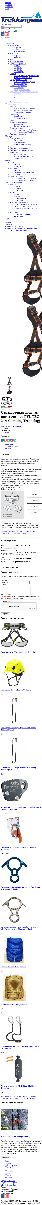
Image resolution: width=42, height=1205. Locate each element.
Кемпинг (13, 184)
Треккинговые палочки (19, 102)
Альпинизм (9, 43)
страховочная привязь (9, 1098)
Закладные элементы (22, 90)
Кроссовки (18, 166)
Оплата (8, 3)
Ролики (17, 96)
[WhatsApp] (14, 440)
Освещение (18, 216)
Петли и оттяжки (20, 50)
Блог (7, 9)
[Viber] (11, 440)
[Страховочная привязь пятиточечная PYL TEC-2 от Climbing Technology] (9, 385)
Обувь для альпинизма (18, 80)
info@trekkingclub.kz (8, 1185)
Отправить (5, 614)
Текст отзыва (6, 594)
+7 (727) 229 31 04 (8, 29)
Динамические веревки (23, 110)
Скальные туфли (20, 84)
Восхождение (15, 174)
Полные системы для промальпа (26, 76)
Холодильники (20, 198)
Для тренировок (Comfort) (24, 132)
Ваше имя (4, 582)
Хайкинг (13, 162)
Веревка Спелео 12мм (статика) (14, 1005)
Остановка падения (21, 154)
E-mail (3, 585)
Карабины (14, 54)
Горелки (17, 194)
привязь (32, 1096)
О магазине (9, 1171)
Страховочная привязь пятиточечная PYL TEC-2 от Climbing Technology (21, 229)
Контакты (9, 7)
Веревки (17, 47)
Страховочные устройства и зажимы (24, 92)
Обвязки (13, 74)
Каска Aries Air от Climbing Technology (16, 690)
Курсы (7, 218)
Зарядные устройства (22, 214)
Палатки (17, 188)
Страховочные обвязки (23, 78)
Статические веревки (22, 112)
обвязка (8, 1096)
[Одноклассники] (5, 440)
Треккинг (13, 168)
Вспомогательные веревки (24, 108)
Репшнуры (18, 140)
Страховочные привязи (19, 148)
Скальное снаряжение (18, 86)
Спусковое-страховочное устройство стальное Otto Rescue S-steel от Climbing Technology (19, 928)
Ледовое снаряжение (18, 64)
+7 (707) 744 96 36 (8, 31)
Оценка (4, 580)
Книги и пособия (16, 62)
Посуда (17, 196)
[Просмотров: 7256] (13, 1157)
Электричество (15, 212)
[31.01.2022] (11, 1157)
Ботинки (17, 164)
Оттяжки (17, 58)
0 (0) (2, 426)
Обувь (7, 160)
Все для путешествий (13, 182)
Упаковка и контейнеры (19, 202)
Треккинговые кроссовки (24, 172)
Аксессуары (19, 72)
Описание (9, 444)
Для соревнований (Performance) (26, 130)
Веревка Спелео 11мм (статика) (13, 967)
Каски (12, 60)
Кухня (12, 192)
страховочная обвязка (20, 1096)
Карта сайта (9, 1167)
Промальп (9, 136)
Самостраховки (20, 52)
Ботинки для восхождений (24, 82)
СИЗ (20, 1098)
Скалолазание (10, 104)
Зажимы (17, 94)
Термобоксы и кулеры (22, 206)
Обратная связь (11, 1165)
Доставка (8, 5)
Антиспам (7, 601)
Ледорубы (18, 70)
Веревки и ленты (16, 45)
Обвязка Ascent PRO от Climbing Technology (19, 652)
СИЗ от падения (29, 1098)
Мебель (17, 186)
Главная (8, 222)
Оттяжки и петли (21, 118)
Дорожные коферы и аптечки (25, 204)
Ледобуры (18, 68)
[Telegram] (8, 440)
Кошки (17, 66)
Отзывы (8, 448)
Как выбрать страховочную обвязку (15, 1137)
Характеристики (11, 446)
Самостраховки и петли (23, 142)
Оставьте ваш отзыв (13, 426)
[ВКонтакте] (2, 440)
